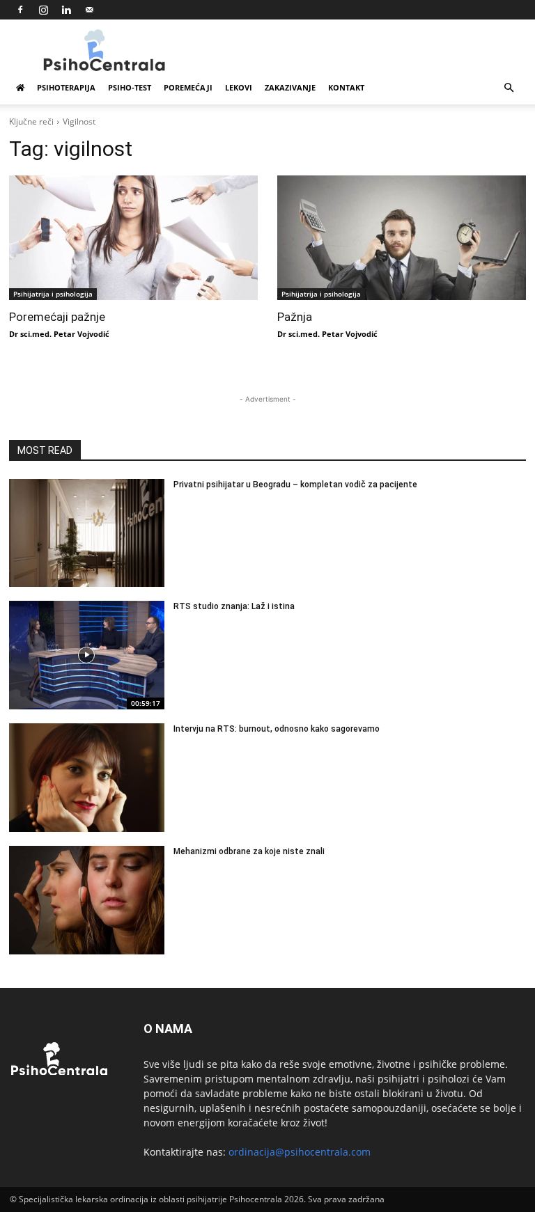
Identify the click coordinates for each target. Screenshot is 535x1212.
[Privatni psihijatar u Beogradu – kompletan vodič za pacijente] (86, 533)
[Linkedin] (66, 9)
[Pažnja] (401, 237)
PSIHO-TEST (129, 87)
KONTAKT (346, 87)
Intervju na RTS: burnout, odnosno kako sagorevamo (276, 729)
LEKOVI (238, 87)
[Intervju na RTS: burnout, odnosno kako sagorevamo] (86, 777)
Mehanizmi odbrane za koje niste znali (249, 851)
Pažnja (294, 317)
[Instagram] (43, 9)
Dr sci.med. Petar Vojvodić (59, 334)
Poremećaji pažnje (57, 317)
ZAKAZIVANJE (290, 87)
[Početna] (20, 87)
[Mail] (89, 9)
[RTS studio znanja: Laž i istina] (86, 655)
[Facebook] (20, 9)
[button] (508, 88)
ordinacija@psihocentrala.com (299, 1151)
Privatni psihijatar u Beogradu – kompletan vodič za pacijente (295, 484)
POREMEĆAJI (188, 87)
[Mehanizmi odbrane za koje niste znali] (86, 900)
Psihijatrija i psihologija (53, 294)
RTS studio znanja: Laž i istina (234, 606)
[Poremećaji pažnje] (133, 237)
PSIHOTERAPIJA (66, 87)
